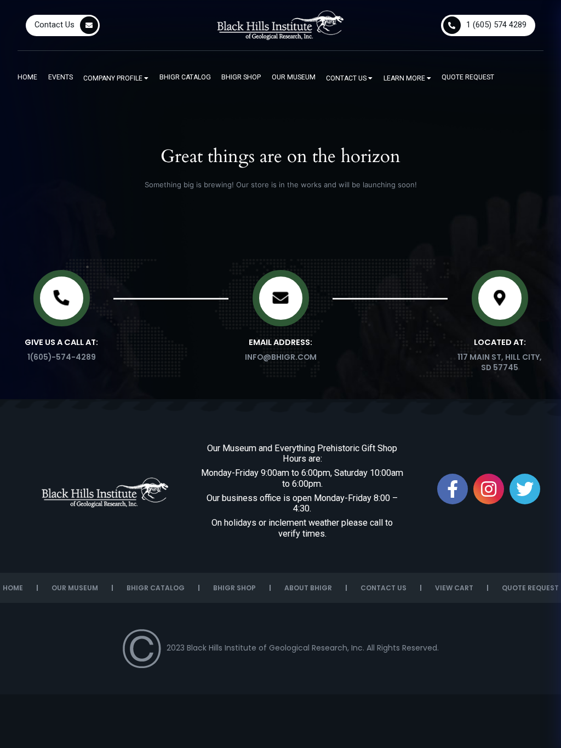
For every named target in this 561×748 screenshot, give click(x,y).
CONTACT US (383, 587)
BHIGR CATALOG (156, 587)
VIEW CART (454, 587)
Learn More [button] (405, 78)
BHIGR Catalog (185, 77)
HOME (13, 587)
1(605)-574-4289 (61, 357)
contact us (347, 78)
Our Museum (294, 77)
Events (60, 77)
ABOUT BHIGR (308, 587)
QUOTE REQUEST (530, 587)
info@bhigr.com (281, 357)
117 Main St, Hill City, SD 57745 (499, 362)
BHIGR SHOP (234, 587)
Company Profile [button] (113, 78)
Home (27, 77)
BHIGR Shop (241, 77)
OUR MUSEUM (74, 587)
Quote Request (468, 77)
